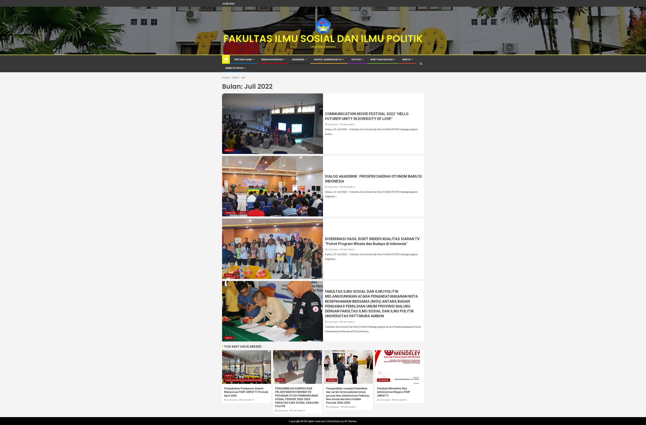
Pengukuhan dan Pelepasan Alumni (244, 380)
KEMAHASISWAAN (271, 59)
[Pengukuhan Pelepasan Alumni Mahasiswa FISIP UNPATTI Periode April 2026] (246, 367)
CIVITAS (356, 59)
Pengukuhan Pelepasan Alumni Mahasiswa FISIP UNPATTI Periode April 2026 (246, 392)
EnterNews (333, 421)
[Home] (226, 59)
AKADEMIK (298, 59)
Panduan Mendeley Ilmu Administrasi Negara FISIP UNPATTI (393, 392)
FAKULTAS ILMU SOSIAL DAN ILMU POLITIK (323, 39)
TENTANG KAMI (243, 59)
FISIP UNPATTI (348, 124)
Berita (407, 59)
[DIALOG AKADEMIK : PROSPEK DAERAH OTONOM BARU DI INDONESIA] (272, 186)
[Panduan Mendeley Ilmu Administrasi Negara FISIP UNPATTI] (399, 367)
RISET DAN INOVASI (381, 59)
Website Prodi (234, 68)
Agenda (331, 380)
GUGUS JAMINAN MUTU (328, 59)
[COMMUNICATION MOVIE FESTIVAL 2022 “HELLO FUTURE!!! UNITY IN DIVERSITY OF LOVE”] (272, 123)
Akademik (231, 213)
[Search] (421, 63)
